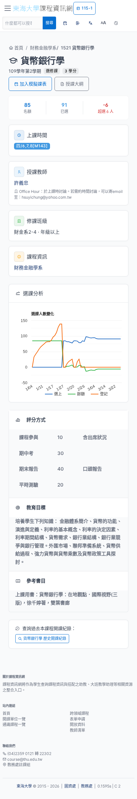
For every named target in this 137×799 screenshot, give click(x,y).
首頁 (18, 47)
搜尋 (49, 22)
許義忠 (21, 183)
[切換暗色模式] (116, 23)
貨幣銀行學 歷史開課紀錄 (44, 638)
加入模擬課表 (33, 83)
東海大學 (24, 786)
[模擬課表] (65, 23)
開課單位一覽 (14, 719)
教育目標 (36, 507)
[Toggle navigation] (8, 8)
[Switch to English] (90, 23)
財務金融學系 (43, 47)
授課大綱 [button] (74, 83)
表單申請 (77, 719)
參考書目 (36, 581)
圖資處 (70, 786)
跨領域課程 (79, 713)
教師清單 (77, 730)
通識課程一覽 (14, 724)
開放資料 (77, 724)
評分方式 (36, 420)
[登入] (77, 23)
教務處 (86, 786)
